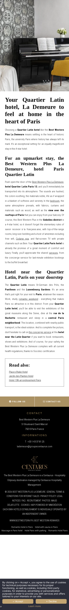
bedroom (54, 200)
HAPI (33, 505)
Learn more (34, 606)
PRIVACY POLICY (48, 496)
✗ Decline (51, 601)
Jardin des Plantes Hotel (21, 376)
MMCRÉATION (55, 505)
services (53, 252)
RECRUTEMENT (34, 500)
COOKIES (25, 505)
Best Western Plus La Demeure (47, 181)
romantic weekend (28, 299)
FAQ (23, 500)
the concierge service (40, 332)
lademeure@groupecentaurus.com (34, 446)
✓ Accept (18, 601)
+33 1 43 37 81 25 (36, 441)
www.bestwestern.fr (21, 520)
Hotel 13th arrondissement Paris (25, 380)
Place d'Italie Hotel (18, 371)
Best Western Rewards (46, 520)
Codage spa (22, 238)
